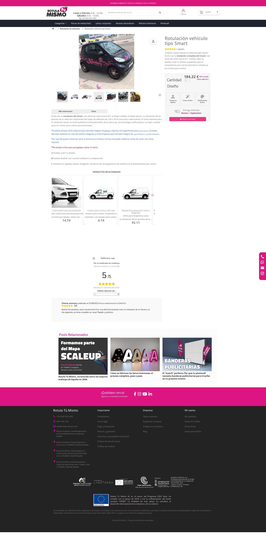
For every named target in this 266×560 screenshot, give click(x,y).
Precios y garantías (106, 431)
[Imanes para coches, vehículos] (101, 193)
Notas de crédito (192, 421)
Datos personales (193, 431)
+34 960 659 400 (88, 18)
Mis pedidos (190, 416)
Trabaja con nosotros (153, 426)
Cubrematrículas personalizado (66, 211)
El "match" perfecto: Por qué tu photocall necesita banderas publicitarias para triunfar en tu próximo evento (186, 376)
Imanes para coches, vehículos (101, 211)
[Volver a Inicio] (54, 28)
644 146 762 (62, 421)
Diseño (172, 87)
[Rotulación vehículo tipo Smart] (62, 96)
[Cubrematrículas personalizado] (66, 193)
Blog (145, 431)
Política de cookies (106, 446)
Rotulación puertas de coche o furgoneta (136, 212)
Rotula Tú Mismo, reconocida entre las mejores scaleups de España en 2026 (83, 378)
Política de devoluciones (108, 441)
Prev (54, 195)
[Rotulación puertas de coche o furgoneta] (135, 193)
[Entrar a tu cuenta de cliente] (183, 10)
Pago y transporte (105, 426)
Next (159, 95)
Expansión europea (152, 421)
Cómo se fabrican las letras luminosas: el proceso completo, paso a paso (131, 374)
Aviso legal (102, 421)
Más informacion (65, 111)
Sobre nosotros (150, 416)
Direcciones (190, 426)
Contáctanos (103, 416)
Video (93, 111)
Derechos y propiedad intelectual (113, 436)
